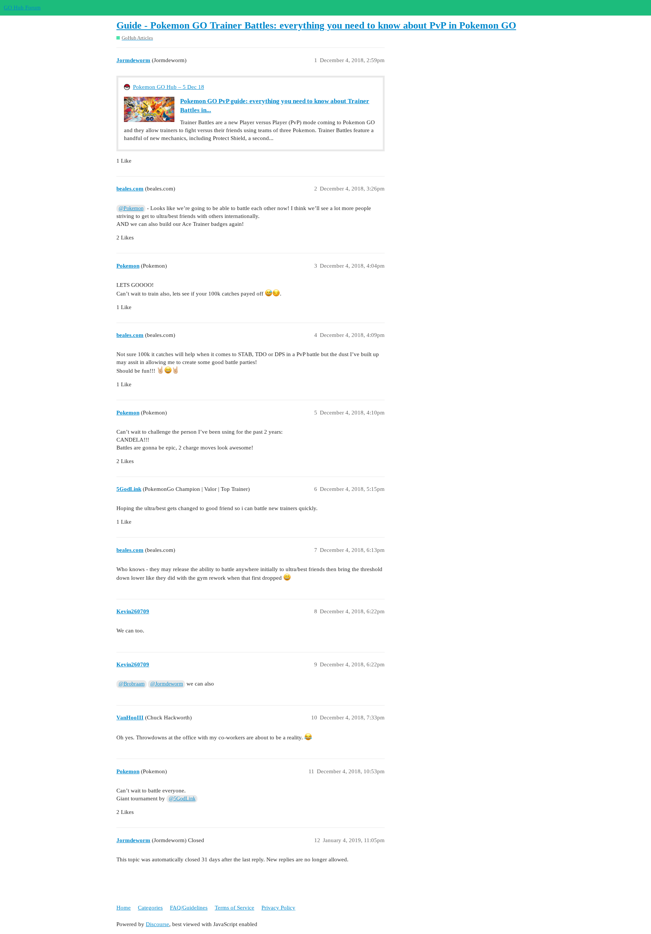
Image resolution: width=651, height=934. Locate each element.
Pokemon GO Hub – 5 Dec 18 (168, 87)
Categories (150, 908)
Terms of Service (234, 908)
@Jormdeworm (166, 684)
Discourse (157, 924)
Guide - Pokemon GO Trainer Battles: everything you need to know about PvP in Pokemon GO (316, 25)
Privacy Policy (278, 908)
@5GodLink (182, 798)
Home (123, 908)
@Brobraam (132, 684)
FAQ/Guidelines (189, 908)
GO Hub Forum (22, 8)
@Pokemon (131, 208)
